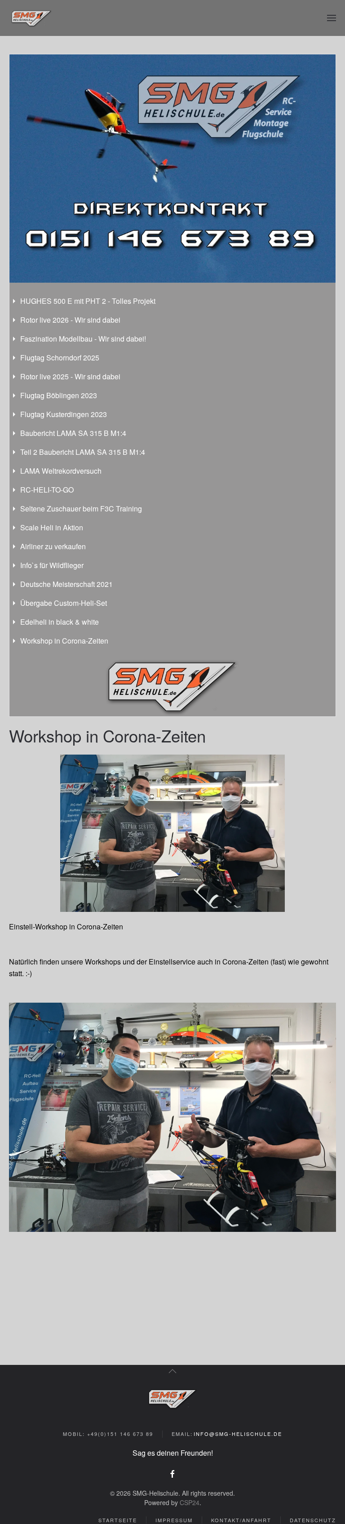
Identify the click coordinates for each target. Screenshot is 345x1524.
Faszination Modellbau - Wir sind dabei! (83, 338)
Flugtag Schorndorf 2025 (59, 357)
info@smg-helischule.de (238, 1433)
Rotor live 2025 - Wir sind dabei (70, 376)
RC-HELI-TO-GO (47, 489)
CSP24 (189, 1502)
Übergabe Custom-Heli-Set (63, 603)
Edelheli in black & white (59, 622)
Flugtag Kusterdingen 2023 (63, 414)
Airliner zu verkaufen (53, 546)
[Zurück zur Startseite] (31, 18)
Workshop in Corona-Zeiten (64, 640)
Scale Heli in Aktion (51, 527)
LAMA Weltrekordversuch (61, 471)
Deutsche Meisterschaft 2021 (66, 584)
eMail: (227, 1433)
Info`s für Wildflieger (52, 565)
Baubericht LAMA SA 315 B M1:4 (73, 433)
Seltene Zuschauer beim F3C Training (81, 508)
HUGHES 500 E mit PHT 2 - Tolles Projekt (87, 301)
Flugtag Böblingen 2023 (58, 395)
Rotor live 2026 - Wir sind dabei (70, 320)
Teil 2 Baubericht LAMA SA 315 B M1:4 (82, 452)
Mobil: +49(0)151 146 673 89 (108, 1433)
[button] (331, 18)
